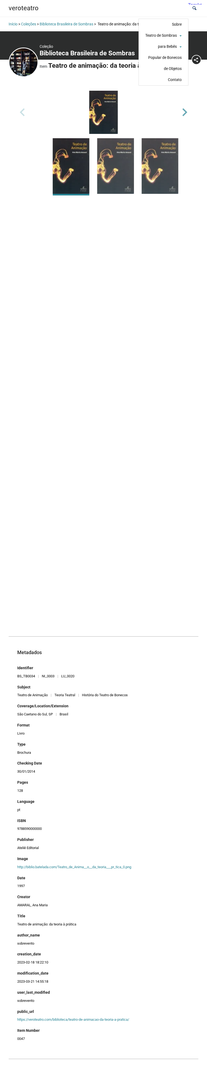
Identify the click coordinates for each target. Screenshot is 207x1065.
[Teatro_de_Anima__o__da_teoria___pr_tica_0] (103, 112)
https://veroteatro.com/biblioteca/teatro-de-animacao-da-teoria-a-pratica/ (73, 1019)
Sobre (177, 24)
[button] (194, 8)
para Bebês (167, 46)
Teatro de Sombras (161, 35)
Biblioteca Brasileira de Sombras (66, 24)
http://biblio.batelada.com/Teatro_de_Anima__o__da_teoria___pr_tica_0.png (74, 867)
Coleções (28, 24)
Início (13, 24)
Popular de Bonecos (165, 57)
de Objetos (173, 68)
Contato (175, 79)
